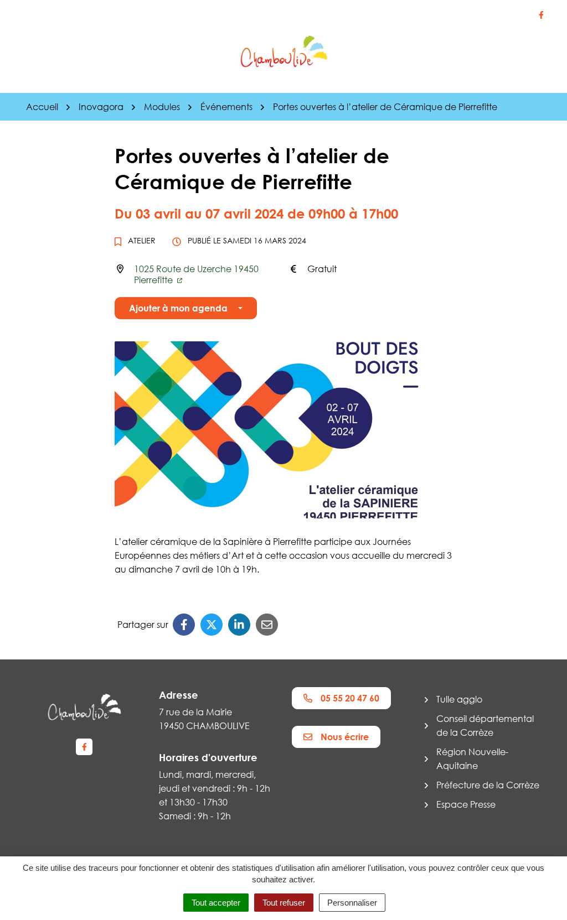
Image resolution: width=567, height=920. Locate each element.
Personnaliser (352, 902)
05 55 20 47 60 (350, 698)
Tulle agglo (459, 699)
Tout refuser (283, 902)
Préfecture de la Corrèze (487, 785)
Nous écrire (345, 736)
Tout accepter (216, 902)
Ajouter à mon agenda (178, 308)
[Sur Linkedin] (239, 625)
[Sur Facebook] (184, 625)
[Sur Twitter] (211, 625)
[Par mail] (267, 625)
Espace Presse (466, 804)
